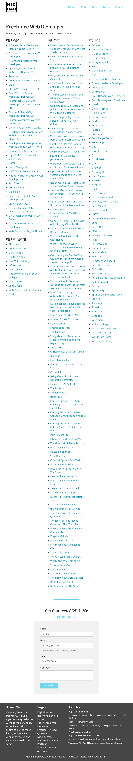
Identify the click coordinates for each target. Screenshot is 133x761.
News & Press (44, 736)
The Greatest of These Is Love (67, 443)
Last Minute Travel (102, 197)
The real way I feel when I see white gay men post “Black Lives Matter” (66, 98)
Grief (94, 163)
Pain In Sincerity (59, 434)
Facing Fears (99, 117)
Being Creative (100, 53)
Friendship (98, 142)
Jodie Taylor (98, 193)
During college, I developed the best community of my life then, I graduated (67, 307)
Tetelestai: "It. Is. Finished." (65, 488)
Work (84, 7)
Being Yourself (100, 62)
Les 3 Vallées (99, 205)
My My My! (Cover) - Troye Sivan (67, 151)
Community (98, 91)
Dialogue (55, 355)
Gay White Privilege (19, 261)
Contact (120, 7)
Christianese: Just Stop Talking (67, 351)
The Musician (57, 331)
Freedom (97, 134)
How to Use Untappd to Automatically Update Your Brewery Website (65, 296)
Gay (94, 146)
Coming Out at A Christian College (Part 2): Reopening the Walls (67, 416)
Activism (96, 45)
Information (15, 265)
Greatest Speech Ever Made (65, 460)
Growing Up (98, 172)
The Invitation (58, 388)
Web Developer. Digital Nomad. (26, 231)
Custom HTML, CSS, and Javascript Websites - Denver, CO (25, 104)
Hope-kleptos (57, 323)
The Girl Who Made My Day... (66, 556)
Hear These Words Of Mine (65, 315)
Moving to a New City (104, 235)
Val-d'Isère (97, 319)
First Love (97, 125)
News (106, 7)
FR (100, 756)
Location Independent (104, 218)
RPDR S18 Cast (100, 273)
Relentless (56, 396)
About (71, 7)
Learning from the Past (105, 201)
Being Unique (99, 57)
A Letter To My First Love (64, 319)
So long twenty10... (60, 565)
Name (43, 628)
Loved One (98, 227)
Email (43, 640)
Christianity (15, 244)
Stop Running (57, 456)
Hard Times (98, 176)
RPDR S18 (97, 269)
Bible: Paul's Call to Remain (65, 582)
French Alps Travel (102, 138)
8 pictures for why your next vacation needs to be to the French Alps (66, 175)
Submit (49, 685)
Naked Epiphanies (60, 451)
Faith (95, 121)
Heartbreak (98, 180)
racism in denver (101, 248)
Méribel (96, 231)
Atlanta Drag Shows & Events (25, 80)
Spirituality (98, 290)
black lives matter (102, 70)
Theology (97, 303)
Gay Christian (99, 151)
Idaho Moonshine (59, 360)
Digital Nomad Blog (78, 711)
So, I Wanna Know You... (63, 573)
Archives (13, 76)
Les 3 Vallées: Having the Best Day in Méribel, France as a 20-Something (67, 194)
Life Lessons (15, 269)
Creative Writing (18, 248)
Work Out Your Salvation (64, 464)
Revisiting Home (101, 265)
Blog (95, 7)
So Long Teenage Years (63, 504)
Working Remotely (102, 341)
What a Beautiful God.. (62, 540)
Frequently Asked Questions (24, 151)
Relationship (99, 252)
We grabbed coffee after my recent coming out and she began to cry (66, 340)
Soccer (95, 286)
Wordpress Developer (104, 328)
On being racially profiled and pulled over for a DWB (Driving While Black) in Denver (67, 109)
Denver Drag (16, 252)
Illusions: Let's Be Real (62, 384)
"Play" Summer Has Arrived (65, 508)
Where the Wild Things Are (65, 560)
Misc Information (46, 747)
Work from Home (101, 336)
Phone (43, 656)
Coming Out (98, 87)
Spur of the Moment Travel (107, 294)
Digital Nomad (17, 256)
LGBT (95, 214)
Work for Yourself (102, 332)
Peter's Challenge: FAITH (63, 476)
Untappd (97, 315)
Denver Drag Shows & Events (25, 127)
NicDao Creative (66, 756)
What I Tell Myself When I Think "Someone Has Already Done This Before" (66, 247)
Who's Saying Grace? (61, 447)
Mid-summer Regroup (62, 492)
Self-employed (100, 281)
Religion (96, 256)
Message (45, 667)
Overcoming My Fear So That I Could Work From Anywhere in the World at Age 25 (67, 259)
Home (12, 162)
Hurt (94, 188)
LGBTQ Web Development (23, 171)
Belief (95, 66)
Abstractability (58, 569)
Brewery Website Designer (107, 79)
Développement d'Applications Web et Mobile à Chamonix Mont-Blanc (26, 135)
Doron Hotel (99, 112)
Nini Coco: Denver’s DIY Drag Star (82, 722)
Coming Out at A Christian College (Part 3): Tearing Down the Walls (67, 404)
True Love (97, 311)
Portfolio (14, 183)
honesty (96, 184)
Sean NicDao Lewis (19, 203)
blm (94, 74)
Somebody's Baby (60, 552)
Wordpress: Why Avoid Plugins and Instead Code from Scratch (95, 743)
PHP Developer (100, 243)
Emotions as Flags (60, 327)
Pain (94, 239)
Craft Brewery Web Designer (108, 95)
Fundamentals (58, 392)
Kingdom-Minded (59, 536)
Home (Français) (18, 167)
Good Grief (98, 159)
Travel (95, 307)
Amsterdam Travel (102, 49)
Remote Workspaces (103, 260)
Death (95, 104)
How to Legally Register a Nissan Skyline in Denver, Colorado (64, 121)
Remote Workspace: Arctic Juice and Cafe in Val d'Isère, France (65, 213)
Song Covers (15, 285)
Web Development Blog (80, 731)
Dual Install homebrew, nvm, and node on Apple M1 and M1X (66, 87)
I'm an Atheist (58, 347)
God (94, 155)
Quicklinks (14, 191)
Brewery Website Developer (107, 83)
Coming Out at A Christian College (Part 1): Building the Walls (66, 427)
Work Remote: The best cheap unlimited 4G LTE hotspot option (67, 68)
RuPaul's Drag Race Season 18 (108, 277)
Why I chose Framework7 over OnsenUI (85, 735)
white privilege (100, 324)
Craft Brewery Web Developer (108, 100)
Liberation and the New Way (66, 439)
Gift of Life (56, 372)
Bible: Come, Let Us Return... (66, 586)
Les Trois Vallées (101, 210)
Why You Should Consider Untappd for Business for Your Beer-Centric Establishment (67, 285)
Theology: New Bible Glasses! (66, 577)
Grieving (96, 167)
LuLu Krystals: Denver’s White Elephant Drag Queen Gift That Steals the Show (67, 49)
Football (96, 129)
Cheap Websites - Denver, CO (25, 89)
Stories (96, 298)
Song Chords (16, 281)
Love (94, 222)
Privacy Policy (16, 187)
